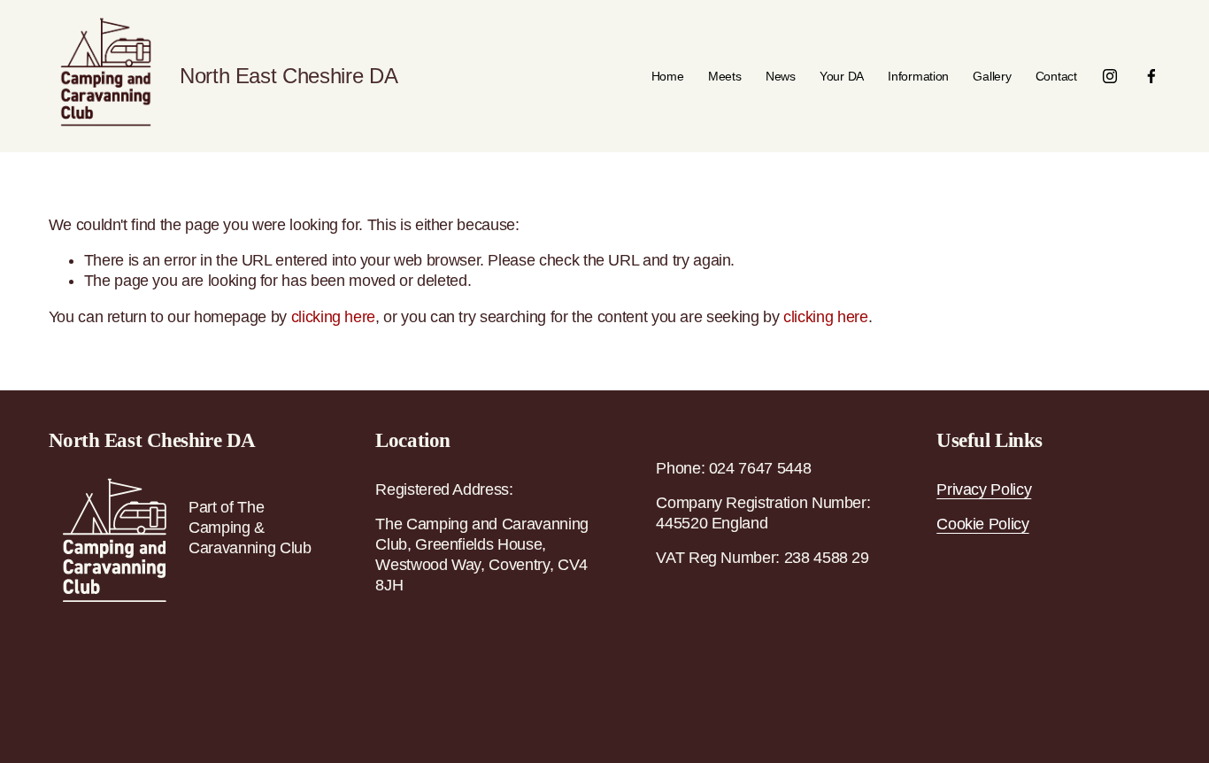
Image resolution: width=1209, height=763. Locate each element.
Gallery (992, 76)
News (781, 76)
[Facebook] (1151, 76)
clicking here (333, 317)
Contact (1056, 76)
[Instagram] (1110, 76)
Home (667, 76)
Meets (725, 76)
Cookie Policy (982, 524)
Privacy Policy (983, 489)
